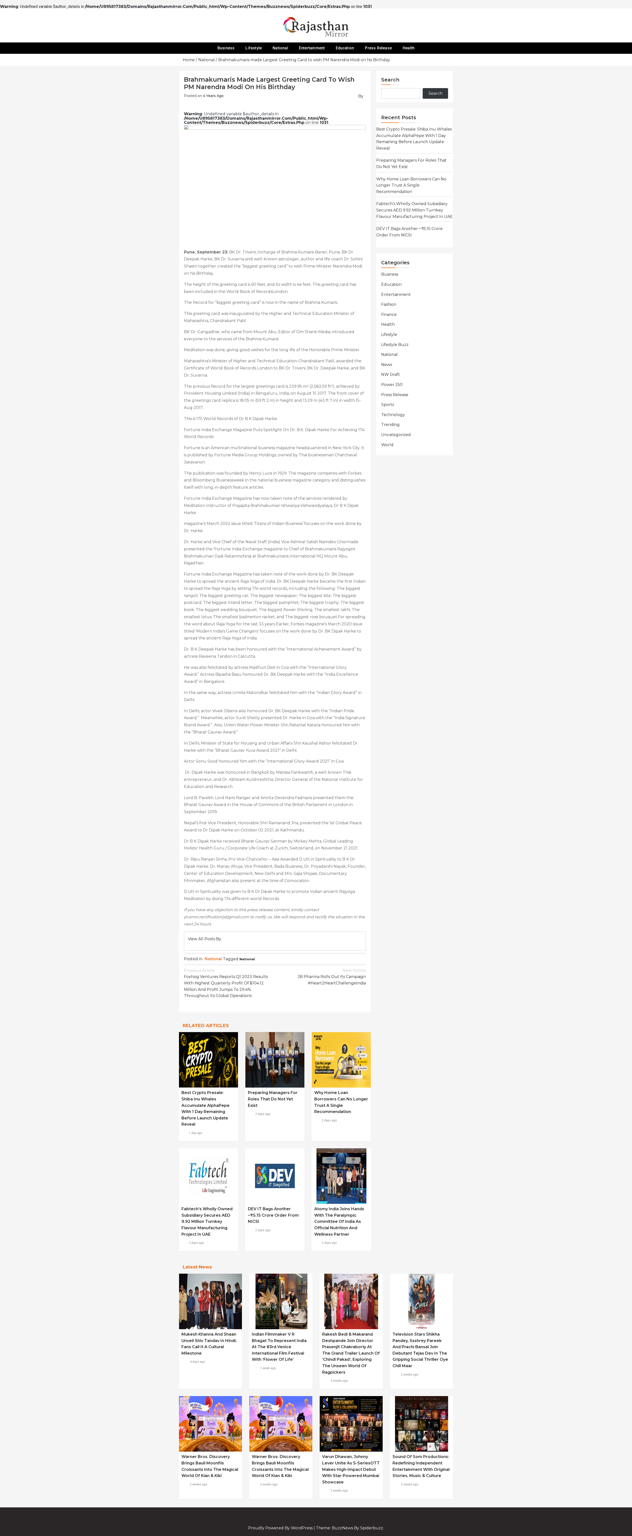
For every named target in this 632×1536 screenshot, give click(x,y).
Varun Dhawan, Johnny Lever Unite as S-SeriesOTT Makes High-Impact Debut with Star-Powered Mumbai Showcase (351, 1469)
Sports (387, 404)
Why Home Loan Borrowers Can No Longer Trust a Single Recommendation (411, 185)
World (387, 444)
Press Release (378, 48)
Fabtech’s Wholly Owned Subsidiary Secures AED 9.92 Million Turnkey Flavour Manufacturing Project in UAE (207, 1221)
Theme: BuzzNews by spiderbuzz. (350, 1528)
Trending (390, 424)
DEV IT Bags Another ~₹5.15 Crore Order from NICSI (273, 1215)
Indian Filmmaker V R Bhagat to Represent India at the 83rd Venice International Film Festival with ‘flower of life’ (279, 1347)
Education (345, 48)
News (386, 364)
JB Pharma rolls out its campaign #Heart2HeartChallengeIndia (332, 976)
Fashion (388, 304)
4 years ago (213, 96)
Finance (389, 314)
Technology (393, 414)
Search (390, 80)
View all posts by (204, 939)
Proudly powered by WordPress (281, 1528)
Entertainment (312, 48)
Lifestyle (253, 48)
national (247, 959)
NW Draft (390, 374)
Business (226, 48)
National (280, 48)
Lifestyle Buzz (395, 344)
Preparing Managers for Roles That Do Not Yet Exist (272, 1099)
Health (409, 48)
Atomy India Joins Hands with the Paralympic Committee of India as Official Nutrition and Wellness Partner (339, 1221)
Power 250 (392, 384)
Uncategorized (396, 434)
